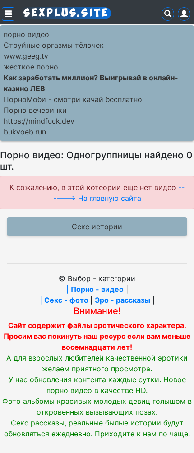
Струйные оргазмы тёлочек (54, 45)
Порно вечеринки (35, 110)
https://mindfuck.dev (39, 120)
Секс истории (97, 226)
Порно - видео (97, 289)
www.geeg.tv (26, 55)
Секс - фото (66, 300)
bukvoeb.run (25, 131)
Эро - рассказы (122, 300)
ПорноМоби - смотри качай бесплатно (73, 99)
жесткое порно (31, 66)
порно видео (26, 34)
